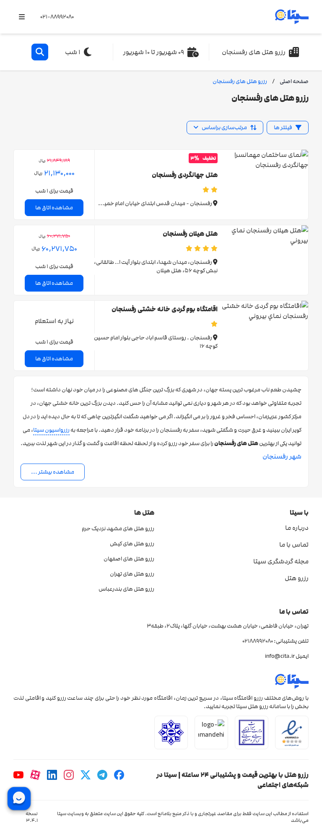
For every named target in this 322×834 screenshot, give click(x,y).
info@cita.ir (280, 656)
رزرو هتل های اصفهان (129, 559)
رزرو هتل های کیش (132, 543)
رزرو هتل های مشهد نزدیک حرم (118, 528)
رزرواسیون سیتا (51, 430)
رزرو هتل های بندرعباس (126, 589)
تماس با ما (294, 544)
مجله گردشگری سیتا (281, 561)
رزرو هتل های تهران (132, 574)
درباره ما (297, 527)
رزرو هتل (297, 578)
